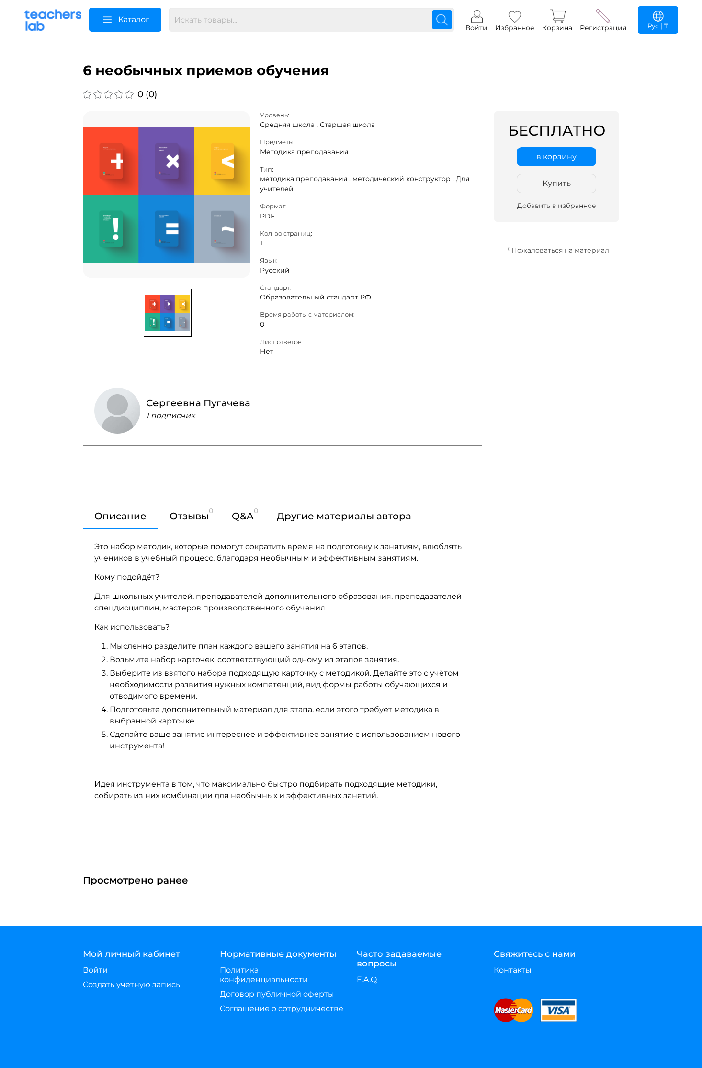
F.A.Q (367, 979)
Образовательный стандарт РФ (315, 297)
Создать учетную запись (131, 984)
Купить (557, 183)
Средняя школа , (290, 124)
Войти (95, 970)
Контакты (513, 970)
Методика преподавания (304, 152)
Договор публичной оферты (277, 994)
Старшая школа (347, 124)
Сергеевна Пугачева (198, 403)
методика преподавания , (306, 178)
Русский (275, 270)
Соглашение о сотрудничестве (281, 1008)
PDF (267, 216)
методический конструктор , (404, 178)
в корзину (556, 156)
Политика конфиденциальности (264, 974)
